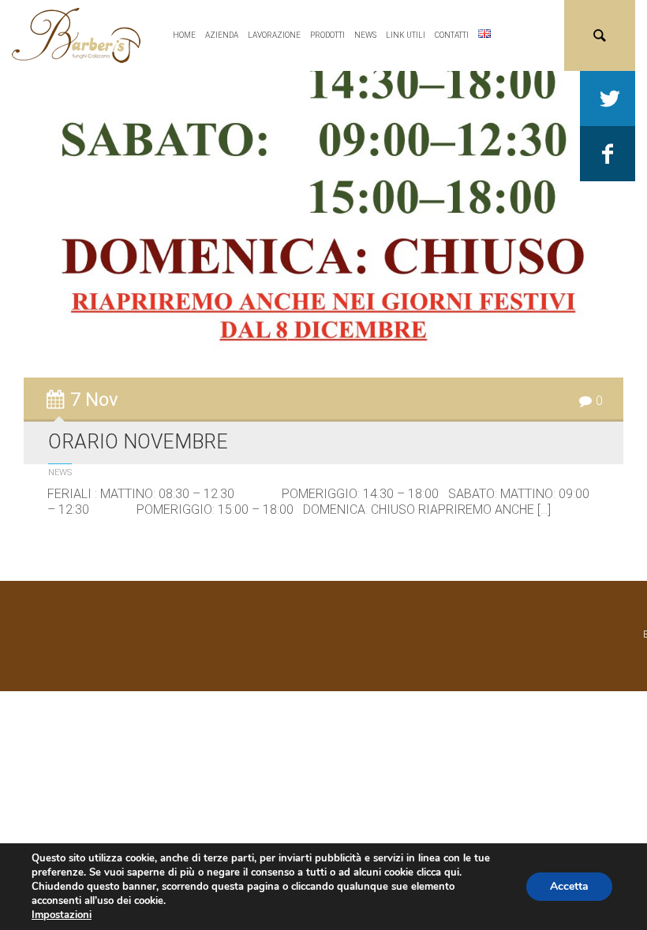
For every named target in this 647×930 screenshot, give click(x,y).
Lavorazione (274, 35)
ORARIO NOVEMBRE (138, 442)
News (365, 35)
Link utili (405, 35)
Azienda (221, 35)
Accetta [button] (569, 886)
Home (184, 35)
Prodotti (327, 35)
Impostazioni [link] (62, 915)
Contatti (452, 35)
